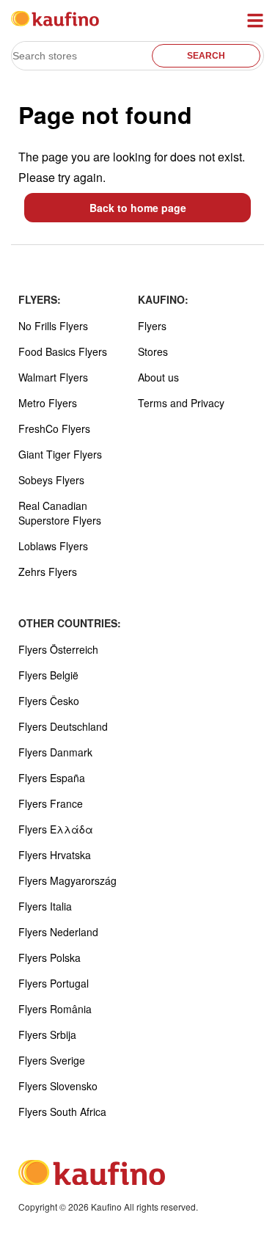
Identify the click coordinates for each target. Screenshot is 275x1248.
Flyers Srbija (47, 1034)
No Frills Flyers (53, 325)
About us (158, 377)
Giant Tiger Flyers (60, 454)
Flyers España (51, 777)
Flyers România (55, 1008)
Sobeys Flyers (51, 479)
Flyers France (50, 803)
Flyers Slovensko (58, 1086)
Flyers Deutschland (63, 726)
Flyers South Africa (62, 1111)
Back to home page (137, 207)
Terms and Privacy (181, 402)
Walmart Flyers (53, 377)
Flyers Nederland (58, 931)
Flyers (152, 325)
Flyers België (48, 675)
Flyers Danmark (55, 752)
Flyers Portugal (53, 983)
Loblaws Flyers (53, 546)
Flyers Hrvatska (54, 854)
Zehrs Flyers (47, 571)
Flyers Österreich (58, 649)
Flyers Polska (49, 957)
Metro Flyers (47, 402)
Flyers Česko (48, 700)
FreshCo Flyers (54, 428)
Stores (153, 351)
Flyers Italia (45, 906)
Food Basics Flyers (62, 351)
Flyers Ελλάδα (55, 829)
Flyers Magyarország (67, 880)
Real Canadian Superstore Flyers (59, 513)
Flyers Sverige (51, 1060)
